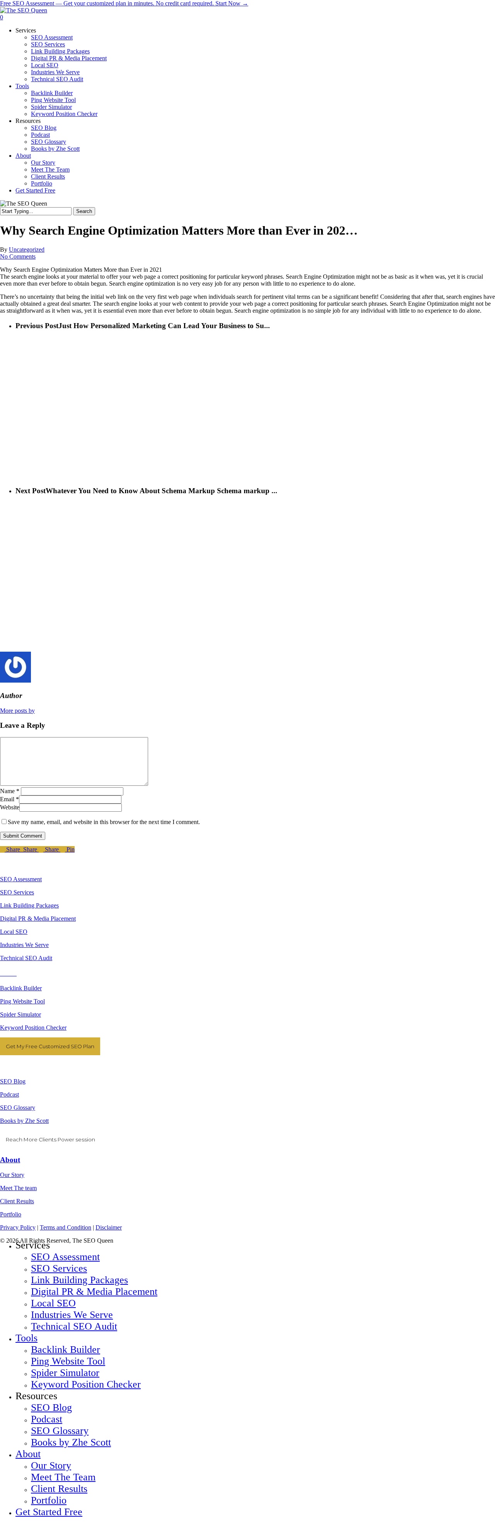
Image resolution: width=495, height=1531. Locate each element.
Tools (26, 1338)
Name (9, 791)
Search (84, 211)
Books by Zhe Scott (24, 1120)
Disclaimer (109, 1227)
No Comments (18, 256)
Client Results (17, 1201)
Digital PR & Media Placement (38, 918)
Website (9, 807)
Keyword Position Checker (33, 1027)
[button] (2, 1527)
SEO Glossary (17, 1107)
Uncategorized (26, 249)
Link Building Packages (29, 905)
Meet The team (18, 1188)
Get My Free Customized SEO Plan (50, 1046)
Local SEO (13, 931)
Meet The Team (63, 1477)
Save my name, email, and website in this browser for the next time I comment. (104, 822)
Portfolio (10, 1214)
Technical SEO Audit (26, 958)
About (10, 1160)
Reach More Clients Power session (50, 1139)
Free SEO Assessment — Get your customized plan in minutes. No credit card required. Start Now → (124, 3)
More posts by (17, 710)
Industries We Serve (24, 945)
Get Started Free (48, 1511)
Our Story (12, 1175)
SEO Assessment (21, 879)
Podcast (9, 1094)
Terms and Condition (65, 1227)
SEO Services (17, 892)
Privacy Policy (18, 1227)
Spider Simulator (20, 1014)
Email (9, 799)
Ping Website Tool (22, 1001)
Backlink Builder (21, 988)
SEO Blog (13, 1081)
